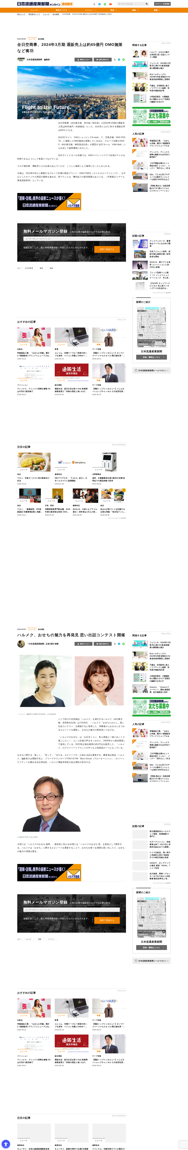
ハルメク (28, 939)
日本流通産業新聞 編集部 (38, 59)
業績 (51, 268)
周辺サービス (61, 10)
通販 (41, 268)
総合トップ (21, 14)
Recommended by (114, 518)
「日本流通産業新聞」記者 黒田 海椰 (42, 644)
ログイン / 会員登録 (162, 4)
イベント (89, 10)
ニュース (34, 10)
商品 (112, 10)
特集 (134, 10)
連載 (156, 10)
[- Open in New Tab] (94, 4)
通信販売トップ (34, 14)
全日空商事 (29, 268)
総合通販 (56, 14)
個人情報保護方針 (49, 247)
